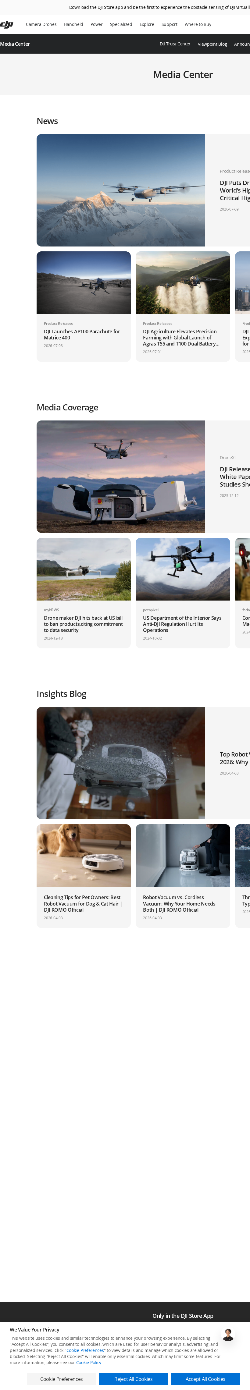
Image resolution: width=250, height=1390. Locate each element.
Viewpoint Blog (212, 44)
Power (97, 24)
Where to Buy (198, 24)
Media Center (15, 44)
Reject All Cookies (133, 1379)
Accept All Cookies (205, 1379)
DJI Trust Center (175, 44)
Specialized (121, 24)
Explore (147, 24)
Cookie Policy (88, 1362)
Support (169, 24)
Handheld (73, 24)
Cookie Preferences (85, 1350)
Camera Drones (41, 24)
